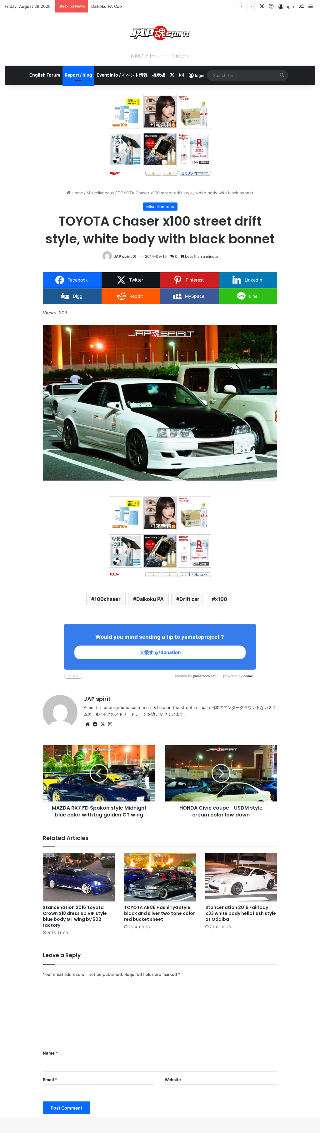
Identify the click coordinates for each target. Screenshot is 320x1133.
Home (76, 192)
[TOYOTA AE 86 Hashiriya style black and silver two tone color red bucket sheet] (160, 877)
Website (173, 1079)
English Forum (44, 74)
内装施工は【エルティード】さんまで (160, 56)
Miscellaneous (100, 192)
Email (50, 1079)
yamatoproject (204, 676)
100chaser (107, 599)
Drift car (189, 599)
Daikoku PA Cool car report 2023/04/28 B (131, 6)
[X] (102, 724)
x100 (221, 599)
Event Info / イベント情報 (122, 74)
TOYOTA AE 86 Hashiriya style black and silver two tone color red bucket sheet (159, 913)
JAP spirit (123, 256)
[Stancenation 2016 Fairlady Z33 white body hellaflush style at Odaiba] (241, 877)
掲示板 (158, 74)
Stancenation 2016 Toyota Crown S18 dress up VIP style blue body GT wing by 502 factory (75, 916)
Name (50, 1053)
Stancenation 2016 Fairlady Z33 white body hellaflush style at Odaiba (240, 913)
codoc (248, 676)
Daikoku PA (150, 599)
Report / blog (78, 74)
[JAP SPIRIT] (160, 33)
